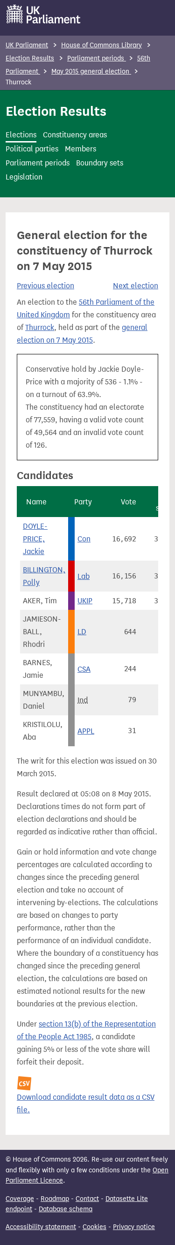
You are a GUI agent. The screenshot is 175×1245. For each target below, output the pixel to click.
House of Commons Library (101, 45)
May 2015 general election (91, 71)
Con (84, 538)
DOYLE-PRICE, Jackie (35, 539)
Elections (21, 134)
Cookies (94, 1227)
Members (80, 148)
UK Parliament (27, 45)
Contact (87, 1199)
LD (81, 631)
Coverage (20, 1199)
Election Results (30, 58)
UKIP (84, 600)
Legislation (24, 176)
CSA (84, 669)
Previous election (45, 285)
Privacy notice (134, 1227)
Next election (135, 285)
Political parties (32, 148)
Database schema (65, 1209)
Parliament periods (96, 58)
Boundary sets (99, 162)
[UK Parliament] (44, 14)
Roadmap (55, 1199)
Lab (83, 576)
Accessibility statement (41, 1227)
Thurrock (39, 327)
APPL (85, 731)
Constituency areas (75, 134)
